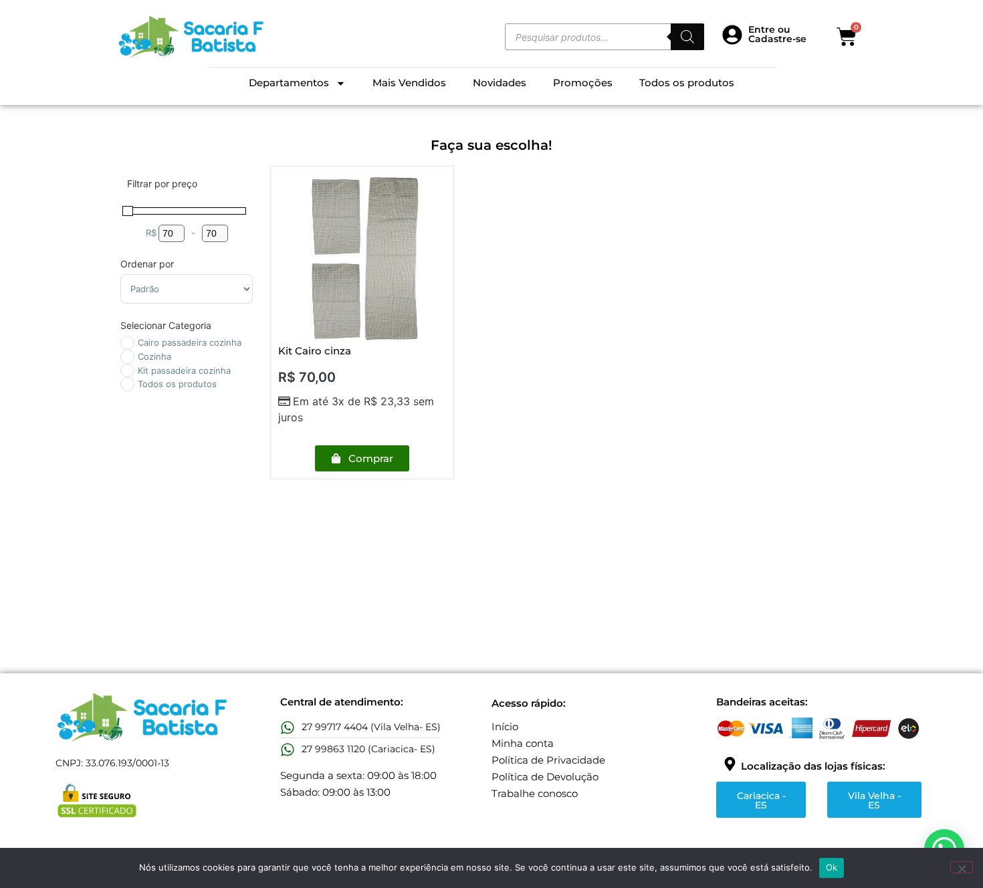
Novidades (499, 82)
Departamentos (289, 82)
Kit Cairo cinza (314, 350)
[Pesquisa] (687, 36)
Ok (832, 867)
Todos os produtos (686, 82)
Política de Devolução (545, 776)
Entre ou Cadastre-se (777, 34)
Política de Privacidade (548, 760)
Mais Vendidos (409, 82)
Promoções (583, 82)
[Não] (961, 867)
